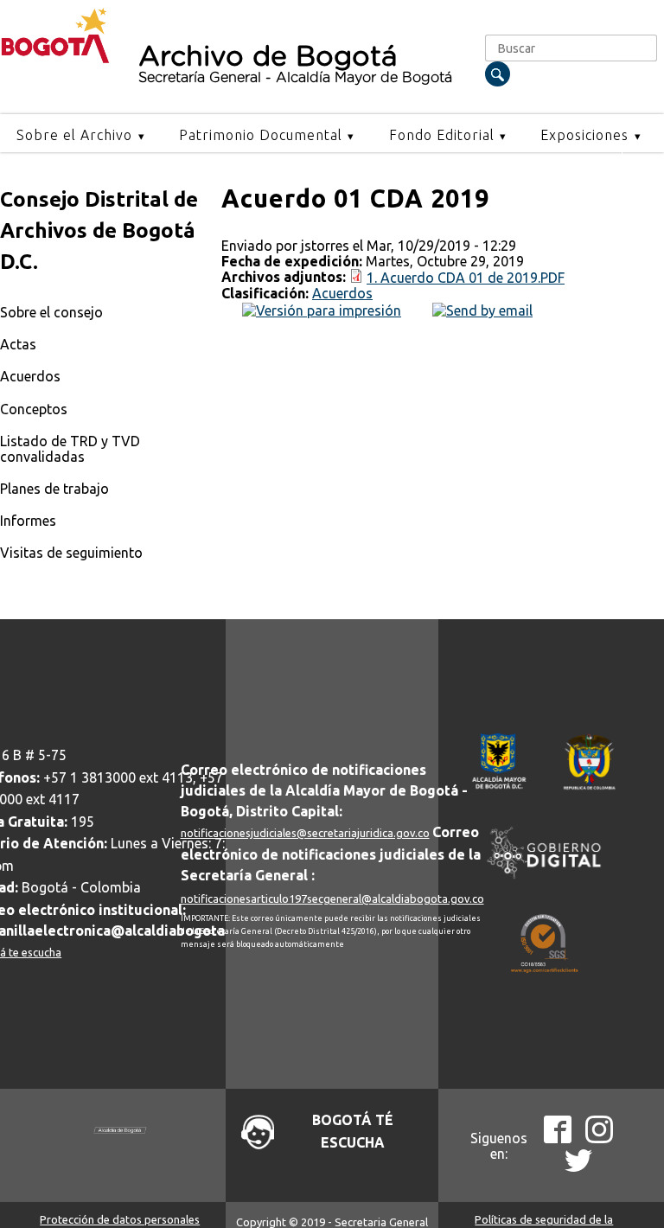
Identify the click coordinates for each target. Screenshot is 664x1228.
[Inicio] (55, 59)
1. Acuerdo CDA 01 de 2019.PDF (466, 277)
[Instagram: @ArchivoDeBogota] (599, 1138)
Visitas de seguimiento (71, 552)
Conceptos (33, 409)
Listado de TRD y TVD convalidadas (70, 448)
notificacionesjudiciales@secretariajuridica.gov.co (305, 833)
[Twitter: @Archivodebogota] (578, 1168)
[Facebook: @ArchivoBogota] (557, 1138)
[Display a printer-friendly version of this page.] (321, 309)
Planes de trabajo (54, 488)
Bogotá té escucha (352, 1131)
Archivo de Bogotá (295, 64)
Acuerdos (30, 376)
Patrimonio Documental (260, 135)
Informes (28, 520)
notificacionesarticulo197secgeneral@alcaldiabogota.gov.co (332, 898)
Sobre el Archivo (74, 135)
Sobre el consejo (51, 312)
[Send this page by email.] (482, 309)
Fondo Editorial (442, 135)
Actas (18, 344)
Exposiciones (584, 135)
